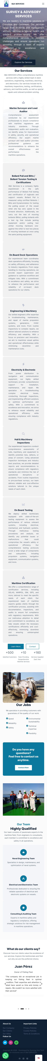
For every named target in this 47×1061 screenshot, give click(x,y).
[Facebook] (19, 1058)
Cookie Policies (30, 1031)
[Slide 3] (26, 1009)
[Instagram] (27, 1058)
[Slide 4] (28, 1009)
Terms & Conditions (32, 1034)
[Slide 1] (18, 1009)
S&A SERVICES (17, 4)
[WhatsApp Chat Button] (5, 1055)
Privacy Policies (30, 1028)
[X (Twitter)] (23, 1058)
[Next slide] (42, 984)
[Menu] (43, 4)
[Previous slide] (5, 984)
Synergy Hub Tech (37, 1050)
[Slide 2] (22, 1009)
